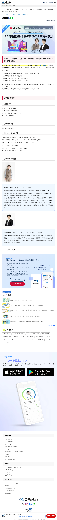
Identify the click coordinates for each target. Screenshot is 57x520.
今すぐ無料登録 (17, 283)
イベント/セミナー (13, 14)
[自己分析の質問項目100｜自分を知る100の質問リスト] (6, 300)
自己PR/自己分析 (6, 333)
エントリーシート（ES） (18, 333)
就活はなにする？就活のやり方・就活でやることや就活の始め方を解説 (26, 321)
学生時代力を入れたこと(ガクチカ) (43, 336)
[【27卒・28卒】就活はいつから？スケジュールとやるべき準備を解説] (6, 305)
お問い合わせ (9, 444)
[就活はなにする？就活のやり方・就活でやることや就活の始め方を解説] (6, 322)
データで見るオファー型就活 (13, 467)
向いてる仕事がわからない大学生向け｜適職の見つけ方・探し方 (25, 316)
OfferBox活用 (5, 14)
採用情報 (7, 456)
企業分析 (19, 14)
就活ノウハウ (25, 14)
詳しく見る (17, 279)
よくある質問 (9, 441)
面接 (27, 333)
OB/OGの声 (40, 339)
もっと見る (50, 325)
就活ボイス (8, 472)
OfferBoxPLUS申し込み (11, 483)
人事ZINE (8, 475)
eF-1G (7, 485)
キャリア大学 (9, 490)
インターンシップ (35, 333)
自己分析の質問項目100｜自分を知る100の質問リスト (23, 300)
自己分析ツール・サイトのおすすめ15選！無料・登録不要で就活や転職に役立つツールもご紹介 (32, 310)
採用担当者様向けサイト (11, 459)
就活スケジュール (45, 333)
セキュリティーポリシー (11, 449)
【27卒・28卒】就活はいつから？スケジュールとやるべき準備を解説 (26, 305)
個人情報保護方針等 (10, 446)
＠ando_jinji (43, 65)
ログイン (46, 2)
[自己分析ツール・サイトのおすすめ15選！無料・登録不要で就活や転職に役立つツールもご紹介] (6, 311)
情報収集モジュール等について (13, 451)
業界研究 (16, 336)
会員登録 (51, 2)
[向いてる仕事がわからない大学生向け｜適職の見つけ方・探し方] (6, 316)
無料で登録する (51, 515)
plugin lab (8, 493)
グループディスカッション (29, 339)
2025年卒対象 (6, 342)
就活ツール (5, 339)
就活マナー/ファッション (16, 339)
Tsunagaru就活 (9, 488)
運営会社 (7, 454)
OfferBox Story (9, 470)
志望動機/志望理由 (7, 336)
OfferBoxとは (8, 439)
